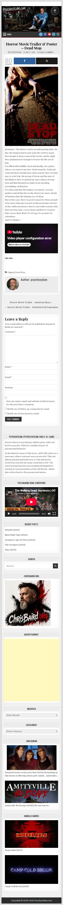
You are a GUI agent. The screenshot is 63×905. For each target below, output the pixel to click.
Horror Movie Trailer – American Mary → (31, 302)
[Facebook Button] (45, 34)
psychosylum (15, 52)
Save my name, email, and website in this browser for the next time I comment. (30, 403)
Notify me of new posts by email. (23, 413)
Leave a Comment (47, 52)
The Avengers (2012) (15, 545)
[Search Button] (58, 34)
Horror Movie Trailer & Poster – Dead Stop (31, 46)
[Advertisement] (31, 670)
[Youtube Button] (49, 34)
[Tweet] (47, 61)
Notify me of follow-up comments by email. (28, 409)
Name (8, 367)
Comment (10, 332)
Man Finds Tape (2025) (16, 535)
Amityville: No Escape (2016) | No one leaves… (27, 805)
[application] (31, 502)
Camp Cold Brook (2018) (17, 886)
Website (9, 387)
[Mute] (49, 513)
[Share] (24, 61)
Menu (9, 34)
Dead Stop (20, 272)
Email (8, 377)
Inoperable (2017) (14, 850)
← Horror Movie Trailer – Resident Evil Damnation (31, 307)
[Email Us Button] (54, 34)
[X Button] (41, 34)
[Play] (8, 513)
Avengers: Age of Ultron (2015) (20, 540)
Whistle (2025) (12, 530)
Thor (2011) (10, 550)
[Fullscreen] (54, 513)
